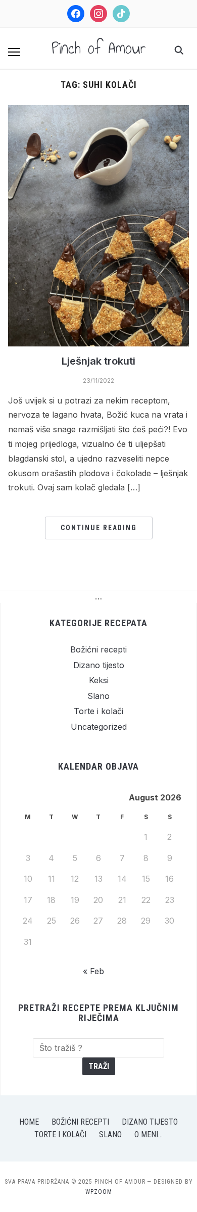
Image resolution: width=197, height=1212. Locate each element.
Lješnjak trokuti (98, 361)
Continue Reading (99, 528)
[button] (14, 52)
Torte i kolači (98, 711)
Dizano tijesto (98, 665)
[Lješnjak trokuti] (98, 111)
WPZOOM (98, 1191)
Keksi (99, 680)
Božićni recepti (98, 649)
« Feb (93, 971)
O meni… (148, 1134)
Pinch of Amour (99, 48)
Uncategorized (99, 727)
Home (29, 1122)
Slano (98, 696)
